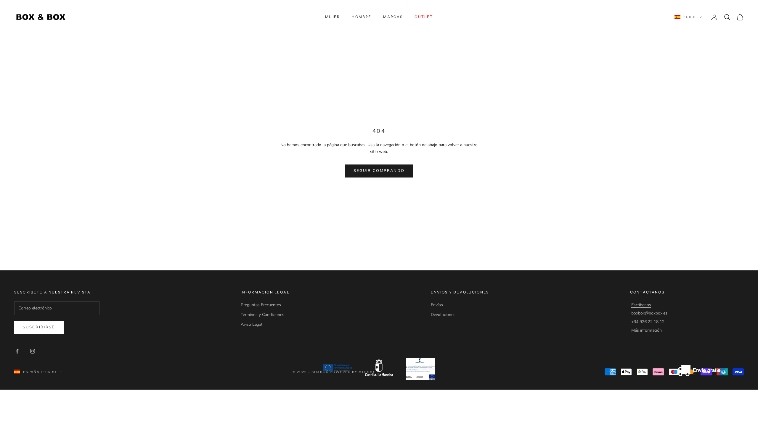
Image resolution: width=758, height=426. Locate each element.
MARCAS (393, 16)
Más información (646, 330)
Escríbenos (641, 305)
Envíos (437, 305)
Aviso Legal (251, 324)
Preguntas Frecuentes (261, 305)
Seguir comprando (379, 170)
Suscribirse (39, 327)
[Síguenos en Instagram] (33, 351)
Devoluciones (443, 314)
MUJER (332, 16)
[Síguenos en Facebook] (17, 351)
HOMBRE (361, 16)
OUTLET (424, 16)
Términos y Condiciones (262, 314)
